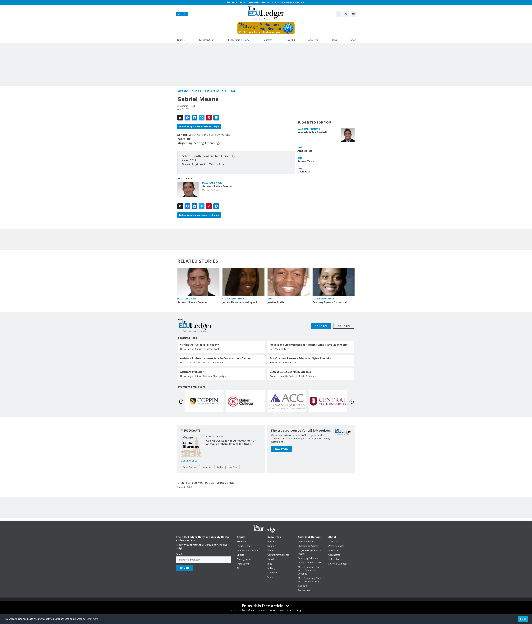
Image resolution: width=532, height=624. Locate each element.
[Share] (187, 117)
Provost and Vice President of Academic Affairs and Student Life (308, 344)
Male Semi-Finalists (213, 182)
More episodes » (190, 460)
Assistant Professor (192, 371)
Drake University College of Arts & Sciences (293, 376)
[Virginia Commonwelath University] (245, 401)
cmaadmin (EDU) (186, 105)
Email (179, 554)
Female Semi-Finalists (234, 298)
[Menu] (353, 14)
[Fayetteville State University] (204, 401)
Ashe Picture (305, 150)
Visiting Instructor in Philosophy (199, 344)
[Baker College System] (328, 401)
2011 (234, 91)
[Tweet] (201, 117)
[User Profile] (339, 14)
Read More (281, 448)
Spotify (220, 467)
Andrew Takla (305, 161)
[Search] (346, 14)
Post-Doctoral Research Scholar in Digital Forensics (300, 358)
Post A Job (343, 325)
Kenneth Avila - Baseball (217, 186)
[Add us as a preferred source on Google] (216, 117)
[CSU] (287, 401)
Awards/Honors (189, 91)
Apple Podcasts (190, 467)
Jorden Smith (275, 302)
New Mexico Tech (279, 348)
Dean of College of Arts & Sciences (290, 371)
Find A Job (321, 325)
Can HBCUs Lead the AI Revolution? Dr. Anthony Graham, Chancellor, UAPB (231, 442)
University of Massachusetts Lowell (200, 348)
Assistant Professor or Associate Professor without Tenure (215, 358)
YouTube (233, 467)
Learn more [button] (92, 619)
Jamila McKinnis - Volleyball (239, 302)
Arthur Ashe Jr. (215, 91)
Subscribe (182, 14)
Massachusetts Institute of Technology (201, 362)
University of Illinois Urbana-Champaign (203, 376)
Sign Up (185, 568)
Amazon (207, 467)
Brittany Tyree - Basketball (329, 302)
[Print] (180, 117)
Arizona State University (282, 362)
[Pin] (209, 117)
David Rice (303, 171)
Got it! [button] (523, 619)
